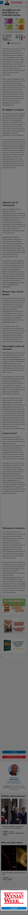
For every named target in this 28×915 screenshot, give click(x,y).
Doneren (15, 908)
